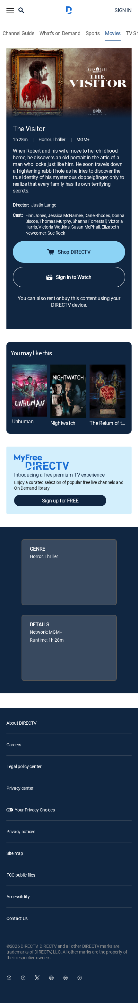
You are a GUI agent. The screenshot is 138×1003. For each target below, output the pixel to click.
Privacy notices (20, 831)
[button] (10, 10)
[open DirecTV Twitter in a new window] (37, 977)
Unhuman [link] (23, 421)
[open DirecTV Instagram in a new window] (51, 977)
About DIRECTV (21, 723)
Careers (13, 745)
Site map (14, 853)
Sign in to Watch (73, 277)
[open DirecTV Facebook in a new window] (23, 977)
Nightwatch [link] (62, 422)
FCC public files (20, 875)
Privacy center (19, 788)
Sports (93, 33)
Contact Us (17, 918)
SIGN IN (123, 10)
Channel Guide (18, 33)
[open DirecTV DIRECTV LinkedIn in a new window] (9, 977)
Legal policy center (24, 766)
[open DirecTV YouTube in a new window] (65, 977)
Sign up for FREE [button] (60, 500)
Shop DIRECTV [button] (74, 251)
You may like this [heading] (31, 354)
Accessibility (18, 897)
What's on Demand (60, 33)
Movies (113, 33)
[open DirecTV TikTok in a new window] (79, 977)
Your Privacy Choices (35, 810)
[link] (29, 391)
